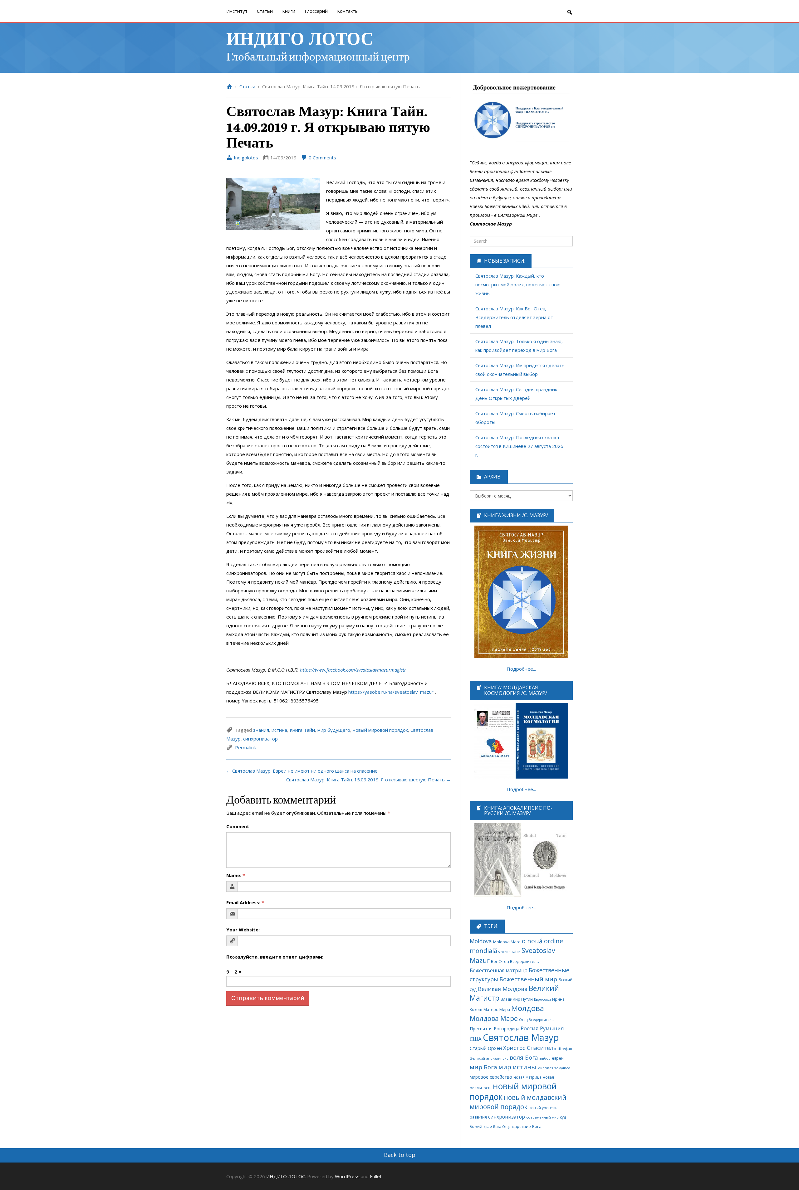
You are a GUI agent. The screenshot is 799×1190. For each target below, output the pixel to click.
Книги (288, 11)
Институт (237, 11)
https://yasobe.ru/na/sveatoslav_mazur (391, 692)
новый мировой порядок (380, 730)
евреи (558, 1058)
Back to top (399, 1154)
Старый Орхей (486, 1048)
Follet (376, 1176)
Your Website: (243, 929)
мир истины (517, 1067)
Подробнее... (521, 669)
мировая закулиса (553, 1068)
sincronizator (509, 951)
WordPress (347, 1176)
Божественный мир (528, 979)
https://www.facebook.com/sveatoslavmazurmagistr (353, 670)
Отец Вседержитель (536, 1019)
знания (261, 730)
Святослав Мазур (521, 1037)
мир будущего (333, 730)
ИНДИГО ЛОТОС (299, 38)
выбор (545, 1058)
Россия (530, 1028)
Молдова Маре (494, 1018)
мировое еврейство (491, 1077)
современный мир (542, 1117)
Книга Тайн (302, 730)
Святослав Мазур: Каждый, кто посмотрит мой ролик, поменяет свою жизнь (518, 284)
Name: (235, 875)
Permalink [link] (245, 747)
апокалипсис (497, 1058)
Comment (237, 826)
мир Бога (483, 1067)
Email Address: (245, 902)
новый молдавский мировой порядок (518, 1102)
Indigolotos (245, 157)
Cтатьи (265, 11)
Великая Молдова (502, 989)
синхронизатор (260, 739)
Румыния (552, 1028)
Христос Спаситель (529, 1048)
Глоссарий (316, 11)
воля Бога (524, 1057)
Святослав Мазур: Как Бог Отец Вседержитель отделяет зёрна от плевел (514, 317)
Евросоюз (542, 999)
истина (279, 730)
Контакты (348, 11)
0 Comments (321, 157)
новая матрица (527, 1077)
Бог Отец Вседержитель (515, 961)
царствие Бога (527, 1126)
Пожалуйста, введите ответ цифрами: (274, 957)
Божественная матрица (498, 970)
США (476, 1038)
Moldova (481, 941)
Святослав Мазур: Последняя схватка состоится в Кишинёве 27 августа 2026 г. (519, 446)
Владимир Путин (517, 999)
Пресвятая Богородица (494, 1029)
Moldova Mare (507, 942)
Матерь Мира (496, 1009)
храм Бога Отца (497, 1126)
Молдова (527, 1008)
